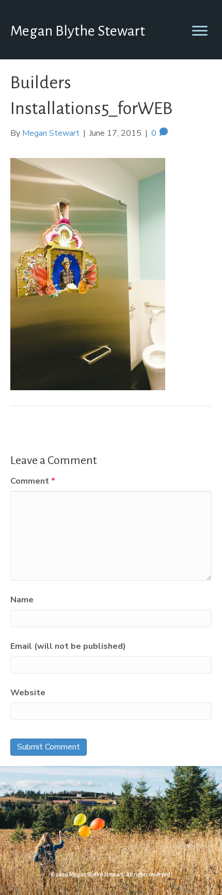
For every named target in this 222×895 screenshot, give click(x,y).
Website (27, 692)
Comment (32, 481)
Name (22, 599)
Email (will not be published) (68, 646)
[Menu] (200, 31)
